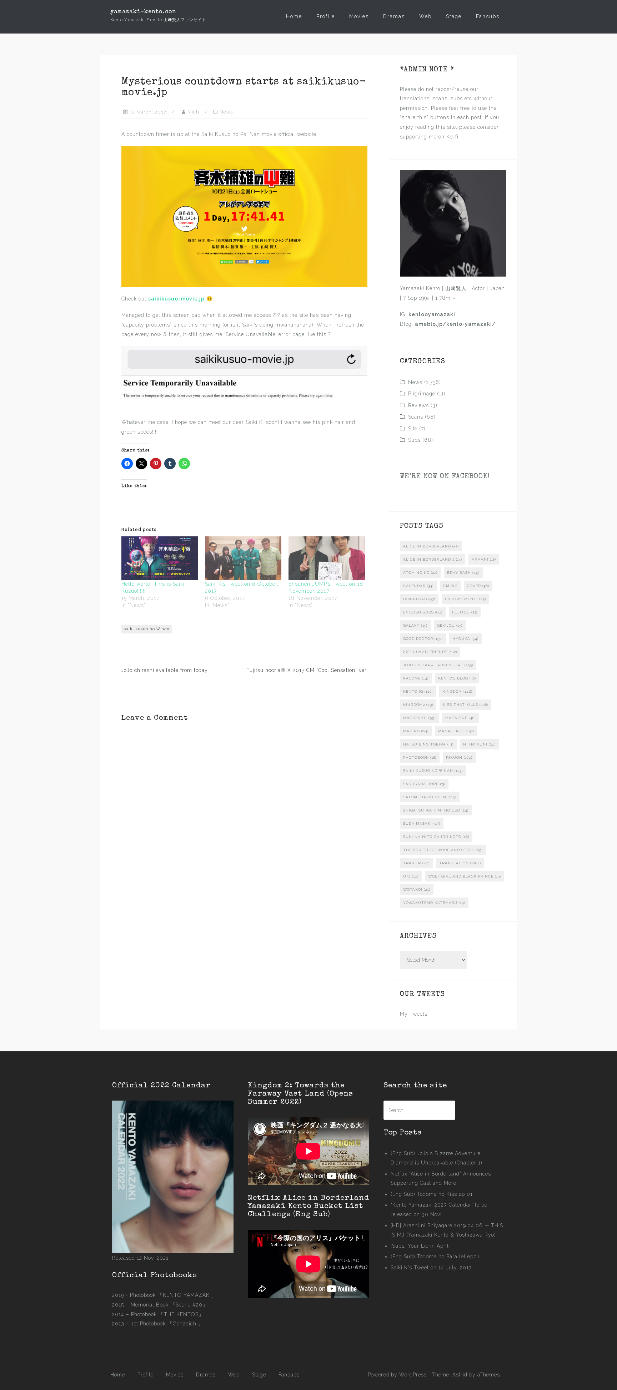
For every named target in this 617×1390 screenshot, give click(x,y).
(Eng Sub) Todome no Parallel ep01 (435, 1256)
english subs (422, 612)
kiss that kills (465, 705)
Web (425, 16)
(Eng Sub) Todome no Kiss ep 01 (432, 1194)
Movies (359, 16)
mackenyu (419, 718)
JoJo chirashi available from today (164, 670)
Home (294, 16)
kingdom (457, 691)
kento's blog (457, 678)
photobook (419, 757)
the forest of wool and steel (443, 850)
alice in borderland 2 (432, 559)
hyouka (465, 639)
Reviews (418, 405)
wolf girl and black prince (464, 876)
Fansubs (488, 16)
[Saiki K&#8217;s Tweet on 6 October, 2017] (243, 558)
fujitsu (464, 612)
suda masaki (421, 823)
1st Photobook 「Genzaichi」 (167, 1323)
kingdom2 (418, 705)
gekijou (449, 625)
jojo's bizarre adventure (438, 665)
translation (460, 863)
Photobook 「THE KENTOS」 (167, 1314)
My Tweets (413, 1014)
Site (412, 428)
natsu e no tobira (428, 744)
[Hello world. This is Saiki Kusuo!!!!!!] (159, 558)
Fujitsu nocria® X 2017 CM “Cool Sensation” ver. (307, 670)
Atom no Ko (420, 573)
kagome (415, 678)
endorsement (465, 599)
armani (484, 559)
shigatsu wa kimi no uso (435, 810)
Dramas (394, 16)
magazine (460, 718)
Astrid (459, 1375)
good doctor (423, 639)
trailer (416, 863)
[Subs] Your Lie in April (420, 1246)
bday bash (463, 573)
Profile (325, 16)
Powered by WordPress (397, 1375)
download (419, 599)
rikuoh (459, 757)
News (226, 112)
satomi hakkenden (429, 797)
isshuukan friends (430, 652)
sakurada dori (424, 784)
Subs (414, 440)
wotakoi (416, 889)
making (415, 731)
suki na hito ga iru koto (436, 837)
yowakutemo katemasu (434, 903)
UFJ (410, 876)
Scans (415, 417)
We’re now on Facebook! (445, 476)
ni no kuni (479, 744)
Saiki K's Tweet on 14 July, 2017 (431, 1267)
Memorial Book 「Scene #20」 (169, 1305)
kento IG (418, 691)
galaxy (415, 625)
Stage (454, 16)
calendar (418, 586)
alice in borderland (431, 546)
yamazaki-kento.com (143, 12)
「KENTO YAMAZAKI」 (186, 1295)
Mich (193, 112)
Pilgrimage (421, 393)
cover (478, 586)
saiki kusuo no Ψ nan (147, 629)
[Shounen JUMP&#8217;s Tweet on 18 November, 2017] (327, 558)
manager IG (456, 731)
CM (450, 586)
